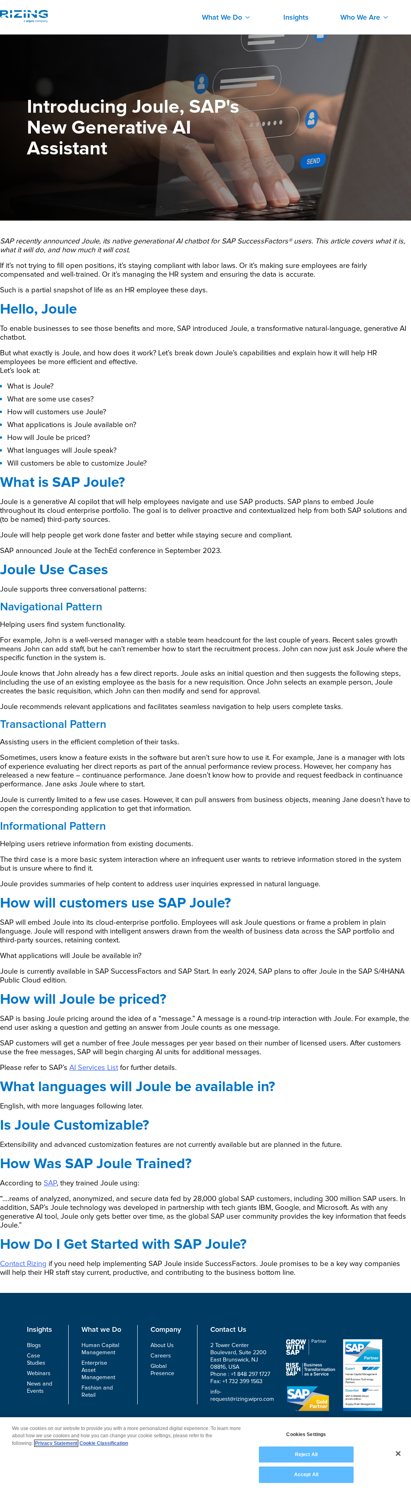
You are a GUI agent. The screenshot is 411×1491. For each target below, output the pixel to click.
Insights (296, 17)
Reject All (306, 1454)
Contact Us (228, 1329)
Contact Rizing (23, 1263)
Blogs (34, 1345)
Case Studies (36, 1359)
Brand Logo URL (24, 16)
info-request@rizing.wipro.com (242, 1395)
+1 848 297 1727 (250, 1374)
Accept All (306, 1474)
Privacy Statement (56, 1443)
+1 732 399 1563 (242, 1381)
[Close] (398, 1454)
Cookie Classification (103, 1443)
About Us (162, 1345)
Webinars (39, 1373)
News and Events (39, 1387)
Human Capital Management (100, 1349)
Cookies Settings (306, 1434)
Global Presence (162, 1370)
